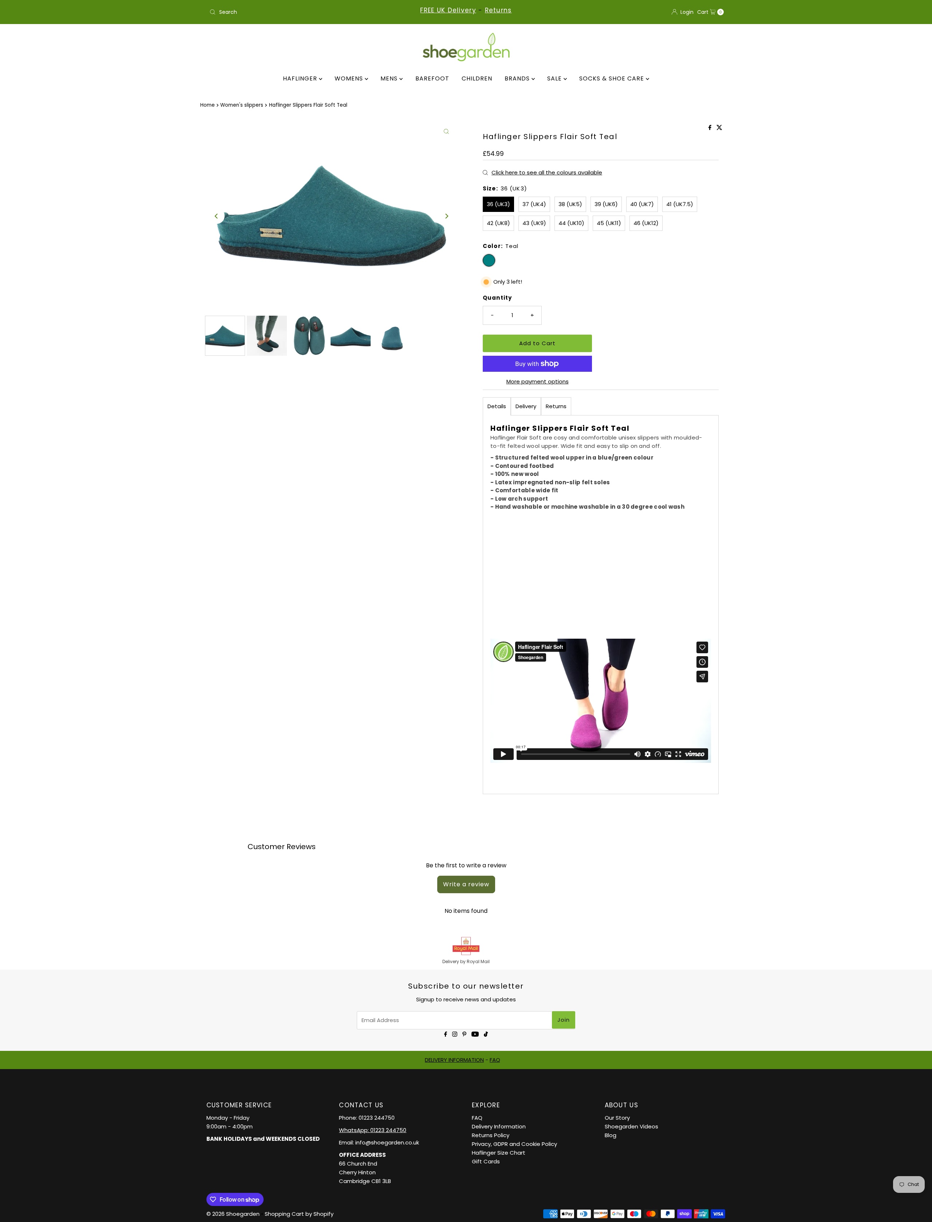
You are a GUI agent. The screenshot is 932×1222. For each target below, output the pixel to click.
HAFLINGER (301, 78)
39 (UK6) (606, 204)
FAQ (495, 1060)
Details (496, 406)
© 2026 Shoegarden (233, 1214)
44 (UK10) (571, 223)
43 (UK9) (534, 223)
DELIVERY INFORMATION (454, 1060)
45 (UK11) (609, 223)
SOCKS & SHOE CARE (612, 78)
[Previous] (217, 216)
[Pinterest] (464, 1033)
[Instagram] (454, 1033)
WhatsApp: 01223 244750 (372, 1130)
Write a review (466, 884)
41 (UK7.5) (679, 204)
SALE (555, 78)
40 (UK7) (642, 204)
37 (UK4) (534, 204)
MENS (389, 78)
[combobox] (291, 12)
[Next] (446, 216)
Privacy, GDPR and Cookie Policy (514, 1144)
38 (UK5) (570, 204)
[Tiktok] (486, 1033)
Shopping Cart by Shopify (299, 1214)
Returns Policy (490, 1135)
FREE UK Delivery (448, 10)
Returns (498, 10)
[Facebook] (445, 1033)
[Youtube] (475, 1033)
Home (207, 105)
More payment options (537, 381)
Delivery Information (499, 1126)
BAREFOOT (432, 78)
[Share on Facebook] (710, 128)
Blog (610, 1135)
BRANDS (518, 78)
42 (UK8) (498, 223)
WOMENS (350, 78)
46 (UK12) (646, 223)
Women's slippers (241, 105)
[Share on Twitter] (719, 128)
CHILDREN (477, 78)
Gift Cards (486, 1161)
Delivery (526, 406)
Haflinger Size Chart (498, 1152)
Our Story (617, 1118)
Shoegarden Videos (631, 1126)
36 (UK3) (498, 204)
